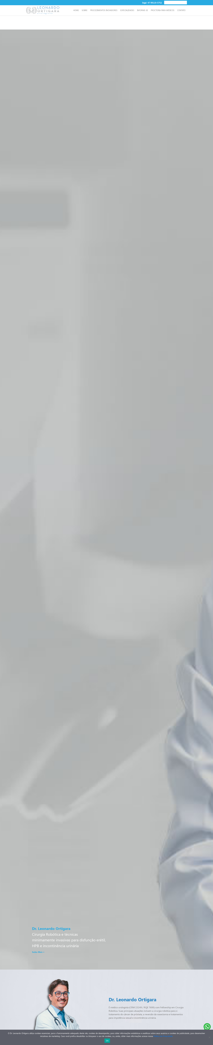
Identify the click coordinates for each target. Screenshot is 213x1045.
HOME (76, 10)
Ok (107, 1040)
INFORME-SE (142, 10)
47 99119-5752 (155, 2)
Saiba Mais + (38, 952)
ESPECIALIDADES (127, 10)
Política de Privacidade (163, 1036)
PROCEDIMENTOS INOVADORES (103, 10)
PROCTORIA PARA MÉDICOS (162, 10)
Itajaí (144, 2)
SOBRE (84, 10)
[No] (209, 1037)
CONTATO (181, 10)
